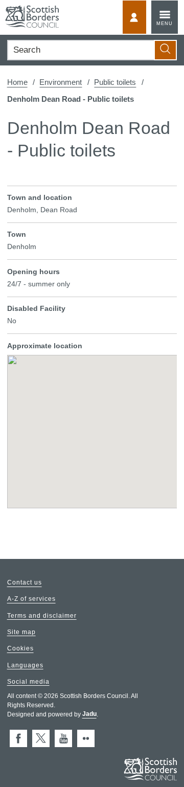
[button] (92, 424)
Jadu (89, 714)
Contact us (24, 583)
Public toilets (115, 82)
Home (17, 82)
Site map (21, 632)
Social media (28, 681)
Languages (25, 665)
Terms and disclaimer (42, 615)
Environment (60, 82)
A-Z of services (31, 599)
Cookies (20, 649)
